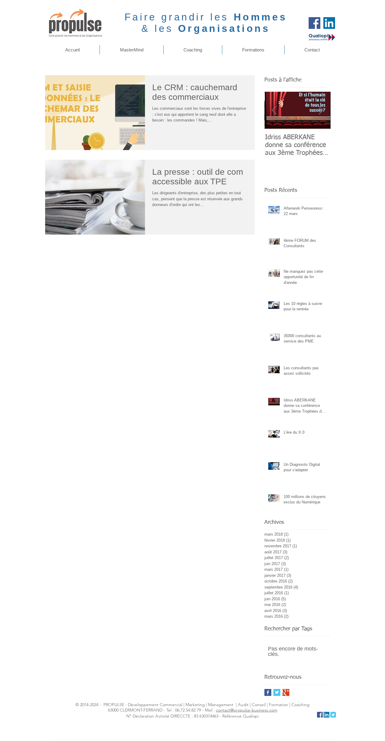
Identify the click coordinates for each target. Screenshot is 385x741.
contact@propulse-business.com (246, 710)
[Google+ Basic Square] (285, 692)
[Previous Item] (274, 110)
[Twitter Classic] (333, 715)
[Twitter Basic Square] (276, 692)
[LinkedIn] (329, 23)
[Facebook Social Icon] (320, 715)
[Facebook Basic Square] (267, 692)
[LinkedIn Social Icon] (326, 715)
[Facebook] (314, 23)
